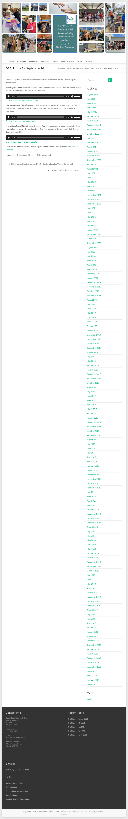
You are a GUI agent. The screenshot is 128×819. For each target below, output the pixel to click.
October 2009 (93, 662)
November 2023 (94, 155)
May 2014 (91, 540)
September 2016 (94, 435)
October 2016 (93, 431)
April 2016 (91, 457)
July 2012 (91, 614)
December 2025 (94, 125)
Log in (89, 699)
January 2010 (92, 653)
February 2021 (93, 225)
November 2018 (94, 339)
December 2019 (94, 282)
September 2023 (94, 160)
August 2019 (92, 300)
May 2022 (91, 182)
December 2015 (94, 474)
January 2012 (92, 632)
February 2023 (93, 164)
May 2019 (91, 313)
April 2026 (91, 107)
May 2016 (91, 453)
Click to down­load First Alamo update (22, 100)
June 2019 (91, 308)
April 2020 (91, 265)
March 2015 (92, 505)
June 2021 (91, 212)
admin (11, 155)
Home (11, 61)
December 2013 (94, 562)
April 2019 (91, 317)
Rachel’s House (12, 795)
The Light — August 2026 (78, 719)
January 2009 (92, 684)
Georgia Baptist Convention (17, 791)
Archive (89, 61)
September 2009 (94, 667)
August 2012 (92, 610)
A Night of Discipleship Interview (63, 170)
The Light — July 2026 (76, 723)
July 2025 (91, 138)
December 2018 (94, 335)
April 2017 (91, 404)
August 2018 (92, 352)
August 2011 (92, 636)
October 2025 (93, 134)
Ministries (33, 61)
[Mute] (72, 96)
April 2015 (91, 501)
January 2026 (92, 120)
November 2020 (94, 234)
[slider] (77, 96)
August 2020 (92, 247)
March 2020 (92, 269)
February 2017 (93, 413)
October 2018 (93, 343)
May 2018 (91, 361)
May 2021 (91, 217)
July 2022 (91, 173)
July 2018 (91, 356)
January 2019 (92, 330)
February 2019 (93, 326)
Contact (64, 815)
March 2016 (92, 461)
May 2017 (91, 400)
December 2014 (94, 514)
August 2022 (92, 169)
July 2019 (91, 304)
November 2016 (94, 426)
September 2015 (94, 487)
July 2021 (91, 208)
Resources (21, 61)
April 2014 (91, 544)
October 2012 (93, 601)
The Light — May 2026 (76, 727)
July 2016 (91, 444)
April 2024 (91, 147)
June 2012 (91, 619)
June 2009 (91, 671)
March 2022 (92, 186)
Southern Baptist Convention (17, 799)
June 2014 (91, 536)
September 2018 (94, 348)
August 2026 (92, 94)
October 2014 (93, 518)
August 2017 (92, 387)
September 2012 (94, 605)
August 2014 (92, 527)
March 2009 (92, 675)
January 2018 (92, 369)
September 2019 (94, 295)
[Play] (9, 96)
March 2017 (92, 409)
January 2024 (92, 151)
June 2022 (91, 177)
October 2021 (93, 199)
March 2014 (92, 549)
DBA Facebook (11, 787)
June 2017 (91, 396)
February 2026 (93, 116)
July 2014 (91, 531)
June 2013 (91, 579)
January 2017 (92, 418)
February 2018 (93, 365)
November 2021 (94, 195)
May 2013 (91, 584)
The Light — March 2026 (77, 735)
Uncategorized (45, 155)
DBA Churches (67, 61)
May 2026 (91, 103)
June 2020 (91, 256)
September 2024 (94, 142)
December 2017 (94, 374)
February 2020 (93, 273)
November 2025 (94, 129)
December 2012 (94, 597)
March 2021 (92, 221)
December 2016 (94, 422)
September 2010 (94, 645)
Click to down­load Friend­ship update (21, 142)
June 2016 (91, 448)
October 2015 (93, 483)
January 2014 (92, 557)
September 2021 (94, 203)
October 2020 (93, 238)
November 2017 (94, 378)
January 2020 (92, 278)
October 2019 (93, 291)
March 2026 (92, 112)
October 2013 (93, 570)
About (79, 61)
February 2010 (93, 649)
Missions (45, 61)
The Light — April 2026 (77, 731)
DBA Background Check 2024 (17, 770)
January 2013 (92, 592)
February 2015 (93, 509)
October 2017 (93, 383)
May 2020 (91, 260)
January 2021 (92, 230)
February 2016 (93, 466)
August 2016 (92, 439)
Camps (55, 61)
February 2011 (93, 640)
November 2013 (94, 566)
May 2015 (91, 496)
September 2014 (94, 522)
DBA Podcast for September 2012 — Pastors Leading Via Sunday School (41, 164)
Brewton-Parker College (15, 783)
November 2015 (94, 479)
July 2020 (91, 252)
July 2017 (91, 391)
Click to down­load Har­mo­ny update (21, 121)
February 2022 (93, 190)
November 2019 (94, 286)
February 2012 (93, 627)
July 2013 (91, 575)
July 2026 (91, 99)
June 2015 (91, 492)
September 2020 (94, 243)
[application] (44, 96)
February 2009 (93, 680)
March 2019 (92, 321)
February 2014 (93, 553)
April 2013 (91, 588)
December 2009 (94, 658)
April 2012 (91, 623)
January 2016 (92, 470)
